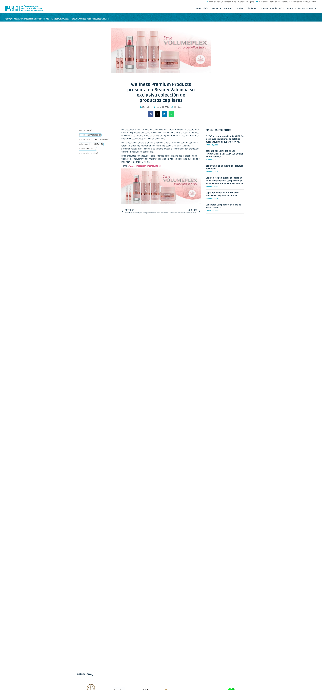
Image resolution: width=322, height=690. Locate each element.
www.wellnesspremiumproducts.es (144, 166)
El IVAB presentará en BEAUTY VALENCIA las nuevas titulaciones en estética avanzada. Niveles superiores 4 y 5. (225, 139)
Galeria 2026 (276, 8)
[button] (150, 114)
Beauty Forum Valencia (90, 135)
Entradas (239, 8)
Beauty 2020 (85, 139)
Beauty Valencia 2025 (89, 153)
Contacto (291, 8)
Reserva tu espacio (307, 8)
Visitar (206, 8)
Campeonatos (86, 130)
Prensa (264, 8)
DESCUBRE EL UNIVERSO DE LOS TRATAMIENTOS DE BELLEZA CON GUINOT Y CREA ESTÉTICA (224, 154)
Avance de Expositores (222, 8)
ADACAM (98, 144)
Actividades (251, 8)
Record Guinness (87, 149)
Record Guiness (102, 139)
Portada (8, 19)
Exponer (197, 8)
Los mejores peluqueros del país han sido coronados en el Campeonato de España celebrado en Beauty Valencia (224, 181)
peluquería (85, 144)
